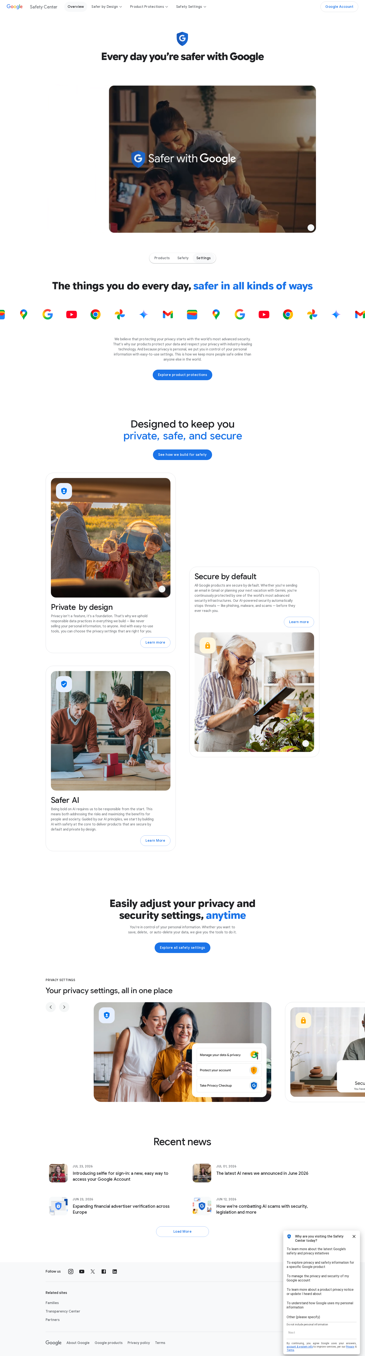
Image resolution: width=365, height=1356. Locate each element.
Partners (53, 1320)
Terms (160, 1343)
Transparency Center (63, 1311)
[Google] (53, 1342)
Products (162, 258)
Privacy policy (139, 1343)
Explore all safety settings (182, 948)
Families (52, 1303)
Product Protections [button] (147, 7)
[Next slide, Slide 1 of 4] (64, 1007)
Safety (183, 258)
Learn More (155, 841)
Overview (76, 7)
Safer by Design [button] (104, 7)
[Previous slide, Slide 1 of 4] (51, 1007)
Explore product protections (182, 375)
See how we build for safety (182, 455)
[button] (311, 228)
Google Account (339, 7)
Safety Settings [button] (189, 7)
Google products (109, 1343)
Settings (203, 258)
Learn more (155, 642)
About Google (78, 1343)
